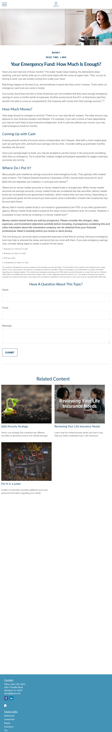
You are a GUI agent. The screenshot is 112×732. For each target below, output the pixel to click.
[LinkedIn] (11, 698)
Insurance (8, 726)
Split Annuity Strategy (14, 426)
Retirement (9, 715)
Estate (7, 722)
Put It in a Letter (11, 484)
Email (5, 307)
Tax (6, 730)
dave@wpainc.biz (12, 693)
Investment (9, 719)
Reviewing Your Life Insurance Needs (77, 426)
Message (7, 325)
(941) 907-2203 (18, 684)
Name (5, 289)
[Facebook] (6, 698)
